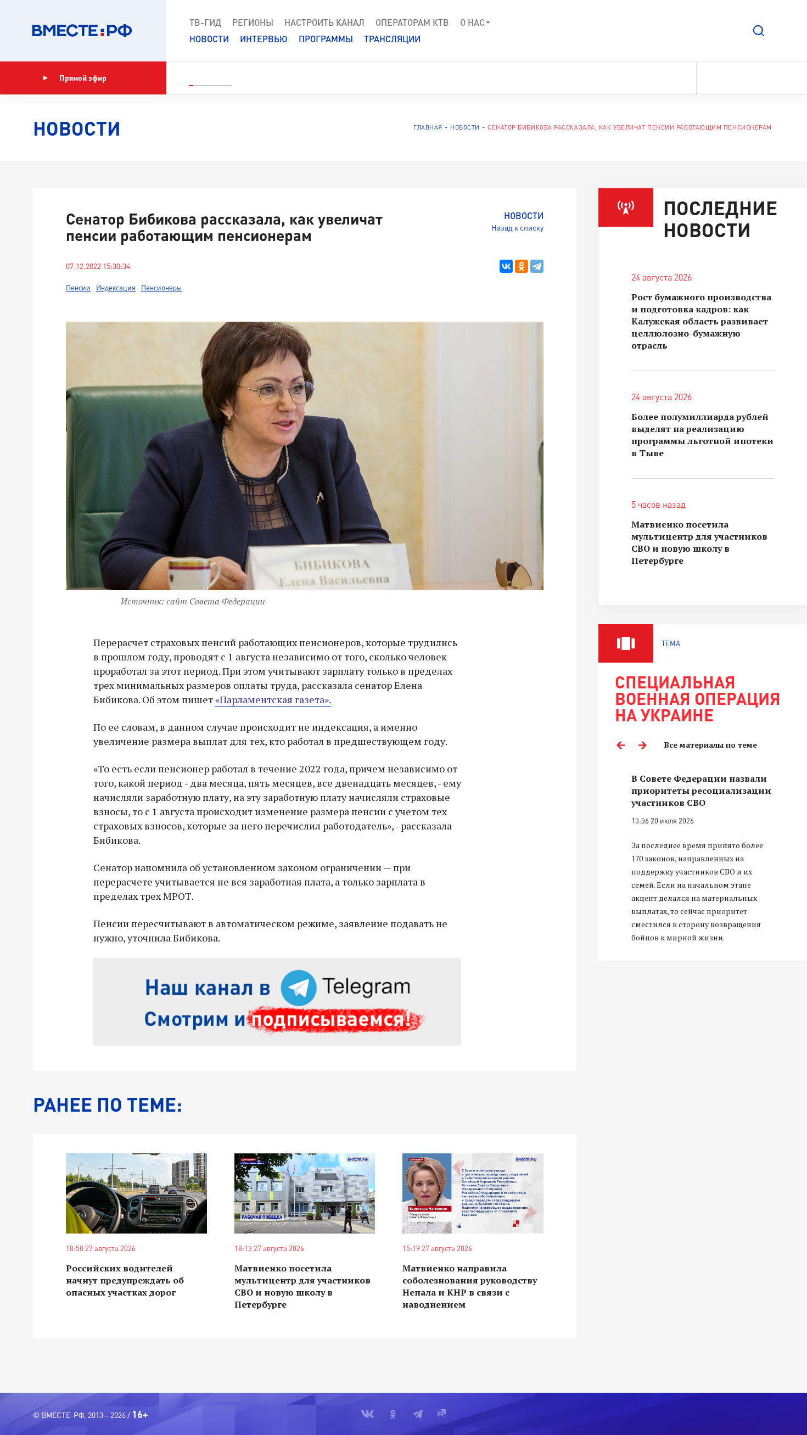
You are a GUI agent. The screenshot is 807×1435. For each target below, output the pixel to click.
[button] (758, 31)
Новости (209, 38)
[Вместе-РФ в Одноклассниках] (732, 78)
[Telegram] (536, 266)
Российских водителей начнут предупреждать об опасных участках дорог (125, 1280)
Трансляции (392, 38)
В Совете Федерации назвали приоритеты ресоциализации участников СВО (701, 790)
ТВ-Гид (205, 22)
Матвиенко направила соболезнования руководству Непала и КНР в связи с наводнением (469, 1286)
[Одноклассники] (521, 266)
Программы (326, 38)
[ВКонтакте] (506, 266)
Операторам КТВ (412, 22)
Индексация (116, 287)
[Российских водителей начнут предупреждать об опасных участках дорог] (136, 1193)
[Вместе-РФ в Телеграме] (751, 78)
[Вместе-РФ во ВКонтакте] (712, 78)
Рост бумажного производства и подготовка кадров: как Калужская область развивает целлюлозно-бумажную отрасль (701, 321)
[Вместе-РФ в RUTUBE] (769, 78)
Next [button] (642, 745)
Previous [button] (620, 745)
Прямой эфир (83, 77)
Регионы (252, 22)
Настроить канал (324, 22)
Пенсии (78, 287)
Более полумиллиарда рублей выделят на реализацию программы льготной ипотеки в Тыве (702, 435)
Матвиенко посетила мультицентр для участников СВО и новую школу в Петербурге (302, 1286)
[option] (702, 858)
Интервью (264, 38)
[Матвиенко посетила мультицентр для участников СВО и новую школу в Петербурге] (305, 1193)
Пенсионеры (161, 287)
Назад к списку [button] (517, 227)
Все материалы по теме (710, 744)
